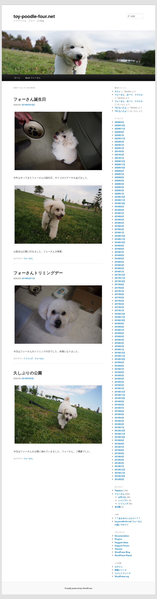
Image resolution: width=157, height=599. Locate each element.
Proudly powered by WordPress (78, 588)
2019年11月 (120, 200)
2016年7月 (119, 329)
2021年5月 (119, 151)
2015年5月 (119, 375)
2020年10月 (120, 167)
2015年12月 (120, 352)
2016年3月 (119, 342)
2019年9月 (119, 206)
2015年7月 (119, 368)
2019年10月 (120, 203)
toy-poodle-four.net (34, 16)
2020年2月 (119, 190)
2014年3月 (119, 420)
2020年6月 (119, 177)
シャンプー (123, 500)
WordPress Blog (122, 552)
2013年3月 (119, 459)
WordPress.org (122, 576)
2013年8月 (119, 443)
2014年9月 (119, 401)
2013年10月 (120, 436)
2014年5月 (119, 414)
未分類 (118, 506)
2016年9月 (119, 323)
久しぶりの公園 (27, 373)
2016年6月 (119, 333)
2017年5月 (119, 297)
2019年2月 (119, 229)
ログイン (119, 566)
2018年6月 (119, 255)
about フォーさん (33, 77)
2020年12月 (120, 161)
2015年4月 (119, 378)
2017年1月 (119, 310)
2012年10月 (120, 476)
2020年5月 (119, 180)
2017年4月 (119, 300)
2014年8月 (119, 404)
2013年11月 (120, 433)
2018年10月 (120, 242)
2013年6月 (119, 450)
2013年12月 (120, 430)
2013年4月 (119, 456)
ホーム (17, 77)
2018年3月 (119, 265)
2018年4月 (119, 261)
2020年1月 (119, 193)
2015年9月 (119, 362)
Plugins (118, 539)
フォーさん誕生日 (29, 99)
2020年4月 (119, 183)
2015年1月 (119, 388)
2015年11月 (120, 355)
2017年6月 (119, 294)
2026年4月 (119, 122)
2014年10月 (120, 398)
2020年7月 (119, 174)
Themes (118, 548)
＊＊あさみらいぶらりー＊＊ (128, 518)
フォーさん (28, 258)
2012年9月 (119, 479)
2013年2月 (119, 462)
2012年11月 (120, 472)
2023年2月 (119, 141)
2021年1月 (119, 157)
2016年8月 (119, 326)
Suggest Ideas (121, 542)
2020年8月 (119, 170)
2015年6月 (119, 372)
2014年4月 (119, 417)
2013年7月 (119, 446)
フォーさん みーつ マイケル (129, 94)
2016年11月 (120, 316)
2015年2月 (119, 385)
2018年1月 (119, 271)
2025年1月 (119, 135)
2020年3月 (119, 187)
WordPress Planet (123, 555)
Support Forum (122, 545)
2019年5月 (119, 219)
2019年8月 (119, 209)
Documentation (122, 535)
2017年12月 (120, 274)
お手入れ (122, 497)
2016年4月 (119, 339)
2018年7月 (119, 251)
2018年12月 (120, 235)
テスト (118, 91)
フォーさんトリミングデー (38, 273)
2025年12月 (120, 125)
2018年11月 (120, 239)
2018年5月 (119, 258)
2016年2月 (119, 346)
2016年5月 (119, 336)
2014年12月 (120, 391)
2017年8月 (119, 287)
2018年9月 (119, 245)
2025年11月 (120, 128)
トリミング (28, 358)
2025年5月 (119, 131)
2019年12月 (120, 196)
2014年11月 (120, 394)
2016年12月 (120, 313)
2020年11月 (120, 164)
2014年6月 (119, 411)
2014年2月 (119, 424)
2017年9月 (119, 284)
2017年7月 (119, 291)
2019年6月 (119, 216)
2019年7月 (119, 213)
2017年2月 (119, 307)
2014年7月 (119, 407)
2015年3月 (119, 381)
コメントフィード (123, 573)
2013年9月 (119, 440)
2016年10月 (120, 320)
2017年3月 (119, 303)
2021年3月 (119, 154)
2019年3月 (119, 226)
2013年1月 (119, 466)
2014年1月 (119, 427)
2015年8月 (119, 365)
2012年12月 (120, 469)
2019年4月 (119, 222)
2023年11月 (120, 138)
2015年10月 (120, 359)
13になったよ (121, 107)
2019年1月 (119, 232)
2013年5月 (119, 453)
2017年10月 (120, 281)
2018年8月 (119, 248)
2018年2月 (119, 268)
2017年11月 (120, 277)
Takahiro (119, 490)
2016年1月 (119, 349)
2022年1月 (119, 148)
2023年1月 (119, 144)
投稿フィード (121, 569)
